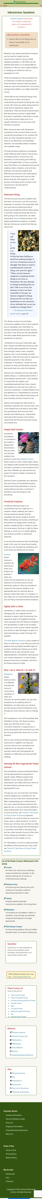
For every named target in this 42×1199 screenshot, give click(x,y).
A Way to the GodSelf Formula (19, 998)
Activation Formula (16, 1003)
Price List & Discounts (20, 1088)
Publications (17, 1040)
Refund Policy (11, 1157)
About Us (9, 1134)
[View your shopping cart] (41, 5)
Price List (9, 1122)
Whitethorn (8, 674)
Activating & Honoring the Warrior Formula (23, 1000)
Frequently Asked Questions (22, 1055)
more (28, 838)
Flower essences (17, 18)
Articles (15, 1051)
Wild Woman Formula (14, 926)
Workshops (16, 1043)
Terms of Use (11, 1150)
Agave (12, 1006)
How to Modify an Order (15, 1119)
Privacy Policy (11, 1154)
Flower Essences (18, 1032)
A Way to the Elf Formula (18, 995)
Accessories (16, 1084)
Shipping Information (20, 1092)
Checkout (9, 1181)
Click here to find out (22, 977)
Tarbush (17, 218)
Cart (7, 1177)
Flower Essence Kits (20, 1036)
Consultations (17, 1047)
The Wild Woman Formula (14, 640)
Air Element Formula (16, 1009)
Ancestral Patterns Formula (18, 1017)
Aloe (12, 1014)
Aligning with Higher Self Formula (20, 1011)
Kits (13, 1077)
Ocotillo (7, 554)
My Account (10, 1174)
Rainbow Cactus (27, 459)
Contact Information (14, 1115)
